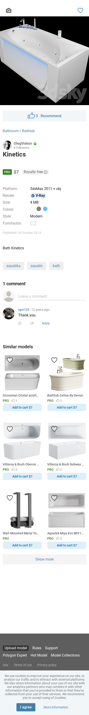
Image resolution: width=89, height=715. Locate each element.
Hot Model (39, 655)
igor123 (23, 309)
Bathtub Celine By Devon (65, 395)
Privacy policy (47, 665)
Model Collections (65, 655)
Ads (5, 665)
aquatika (13, 266)
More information (56, 707)
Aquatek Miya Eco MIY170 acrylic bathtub (66, 533)
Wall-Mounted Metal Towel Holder (21, 533)
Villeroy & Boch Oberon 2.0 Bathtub (21, 464)
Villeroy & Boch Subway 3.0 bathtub (66, 464)
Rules (36, 648)
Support (51, 648)
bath (56, 266)
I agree (26, 707)
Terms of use (23, 665)
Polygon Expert (15, 655)
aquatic (37, 266)
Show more (44, 559)
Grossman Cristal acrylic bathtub (21, 395)
